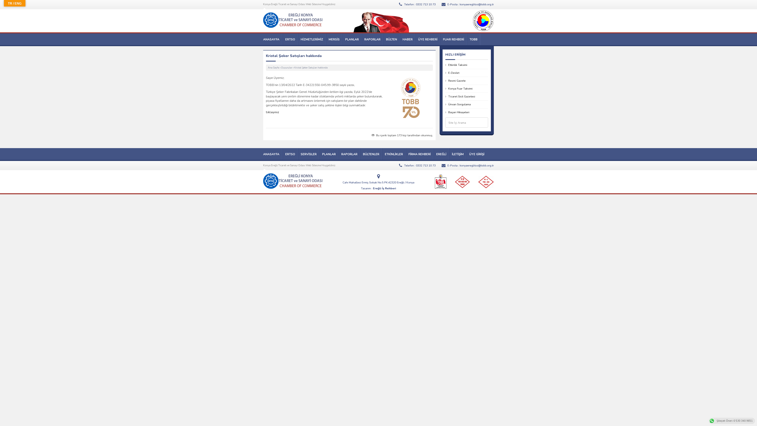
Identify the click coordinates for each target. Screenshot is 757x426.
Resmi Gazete (457, 81)
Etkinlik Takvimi (457, 65)
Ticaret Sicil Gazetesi (461, 96)
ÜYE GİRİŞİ (476, 154)
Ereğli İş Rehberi (384, 188)
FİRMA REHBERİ (419, 154)
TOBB (473, 39)
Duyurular (286, 67)
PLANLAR (352, 39)
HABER (408, 39)
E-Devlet (453, 73)
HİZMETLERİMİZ (312, 39)
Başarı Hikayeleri (458, 112)
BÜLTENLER (371, 154)
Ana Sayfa (273, 67)
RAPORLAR (372, 39)
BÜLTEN (391, 39)
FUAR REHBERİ (453, 39)
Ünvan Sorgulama (459, 104)
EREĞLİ (441, 154)
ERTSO (290, 39)
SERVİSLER (309, 154)
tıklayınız (272, 112)
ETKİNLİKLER (394, 154)
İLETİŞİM (458, 154)
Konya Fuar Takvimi (460, 89)
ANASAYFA (271, 39)
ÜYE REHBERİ (427, 39)
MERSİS (334, 39)
